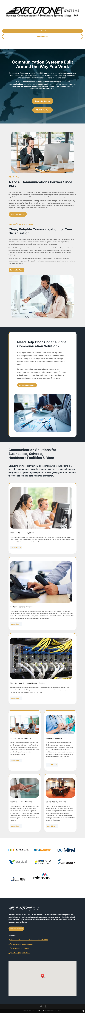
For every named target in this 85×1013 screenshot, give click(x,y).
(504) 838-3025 (22, 944)
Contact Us (42, 31)
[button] (43, 976)
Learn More (15, 548)
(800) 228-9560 (20, 953)
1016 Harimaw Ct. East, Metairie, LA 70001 (32, 940)
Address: (13, 940)
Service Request (42, 36)
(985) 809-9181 (21, 948)
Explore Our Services (42, 101)
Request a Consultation (27, 385)
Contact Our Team (16, 270)
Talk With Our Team (42, 110)
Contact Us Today (16, 929)
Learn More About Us (17, 214)
